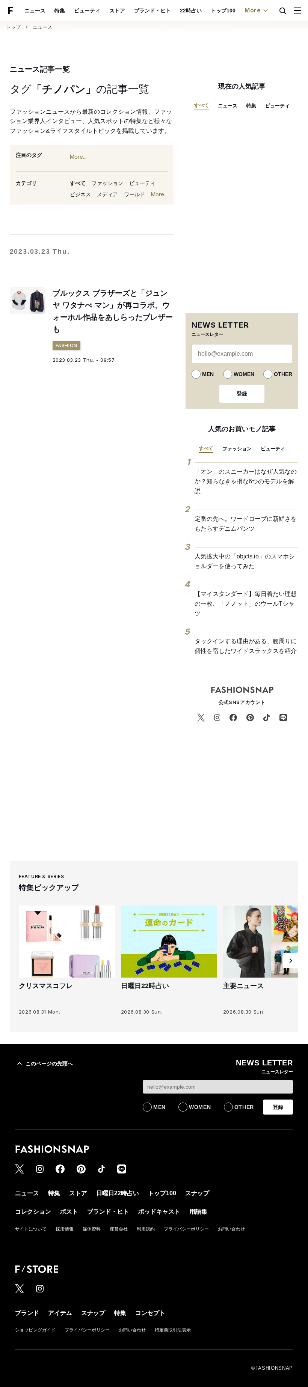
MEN (208, 374)
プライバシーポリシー (186, 1229)
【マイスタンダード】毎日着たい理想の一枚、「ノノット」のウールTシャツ (246, 603)
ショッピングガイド (35, 1330)
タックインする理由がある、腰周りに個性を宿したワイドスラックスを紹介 (246, 646)
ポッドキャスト (159, 1211)
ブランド (27, 1313)
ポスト (69, 1211)
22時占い (191, 10)
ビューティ (87, 10)
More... (78, 156)
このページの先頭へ (49, 1064)
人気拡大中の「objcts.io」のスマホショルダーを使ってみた (245, 561)
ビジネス (80, 194)
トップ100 (223, 10)
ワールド (134, 194)
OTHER (283, 374)
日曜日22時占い (117, 1193)
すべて (78, 183)
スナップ (197, 1193)
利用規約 (146, 1229)
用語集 (198, 1211)
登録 (242, 394)
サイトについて (31, 1229)
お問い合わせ (231, 1229)
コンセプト (150, 1313)
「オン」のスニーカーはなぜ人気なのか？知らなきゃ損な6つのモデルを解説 (246, 481)
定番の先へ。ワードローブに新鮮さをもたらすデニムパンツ (246, 524)
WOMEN (244, 374)
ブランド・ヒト (152, 10)
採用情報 (65, 1229)
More (253, 10)
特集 (59, 10)
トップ (13, 27)
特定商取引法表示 (173, 1330)
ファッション (107, 183)
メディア (107, 194)
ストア (117, 10)
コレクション (33, 1211)
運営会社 (119, 1229)
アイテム (60, 1313)
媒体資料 (92, 1229)
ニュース (34, 10)
